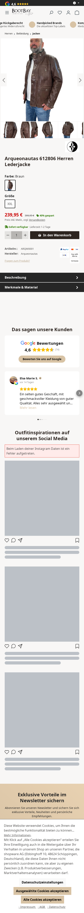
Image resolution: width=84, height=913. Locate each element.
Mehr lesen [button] (28, 408)
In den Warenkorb (57, 235)
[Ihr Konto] (68, 12)
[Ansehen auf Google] (13, 380)
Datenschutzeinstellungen (42, 882)
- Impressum (27, 907)
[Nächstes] (80, 79)
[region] (42, 88)
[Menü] (8, 12)
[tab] (42, 277)
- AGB (42, 907)
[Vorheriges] (4, 79)
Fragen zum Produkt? (17, 260)
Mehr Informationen (17, 835)
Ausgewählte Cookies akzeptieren (42, 891)
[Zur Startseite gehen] (22, 12)
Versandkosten (37, 220)
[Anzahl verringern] (8, 235)
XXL (10, 204)
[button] (5, 393)
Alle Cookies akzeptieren (42, 899)
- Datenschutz (56, 907)
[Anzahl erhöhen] (25, 235)
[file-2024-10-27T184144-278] (42, 79)
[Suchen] (51, 12)
